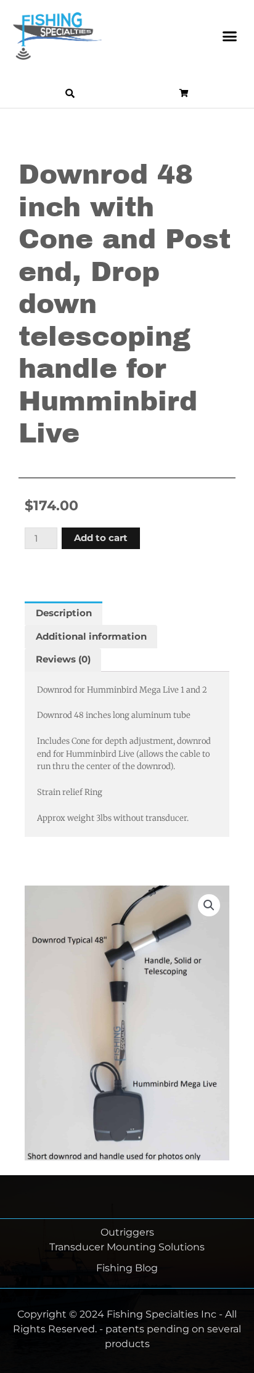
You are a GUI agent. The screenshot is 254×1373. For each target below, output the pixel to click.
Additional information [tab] (91, 636)
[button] (230, 36)
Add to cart (101, 538)
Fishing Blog (127, 1268)
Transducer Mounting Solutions (127, 1247)
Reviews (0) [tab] (63, 659)
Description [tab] (64, 613)
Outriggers (127, 1232)
